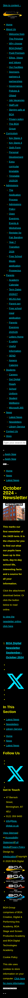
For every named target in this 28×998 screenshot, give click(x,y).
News (9, 475)
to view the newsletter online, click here (12, 621)
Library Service (14, 729)
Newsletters (12, 724)
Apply (10, 454)
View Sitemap (10, 832)
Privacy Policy (17, 847)
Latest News (12, 480)
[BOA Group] (15, 891)
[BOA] (15, 882)
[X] (15, 774)
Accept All (6, 988)
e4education (9, 856)
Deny (10, 988)
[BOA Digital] (12, 16)
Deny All (14, 988)
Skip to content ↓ (12, 5)
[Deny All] (5, 993)
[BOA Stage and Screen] (15, 900)
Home (9, 470)
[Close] (3, 993)
